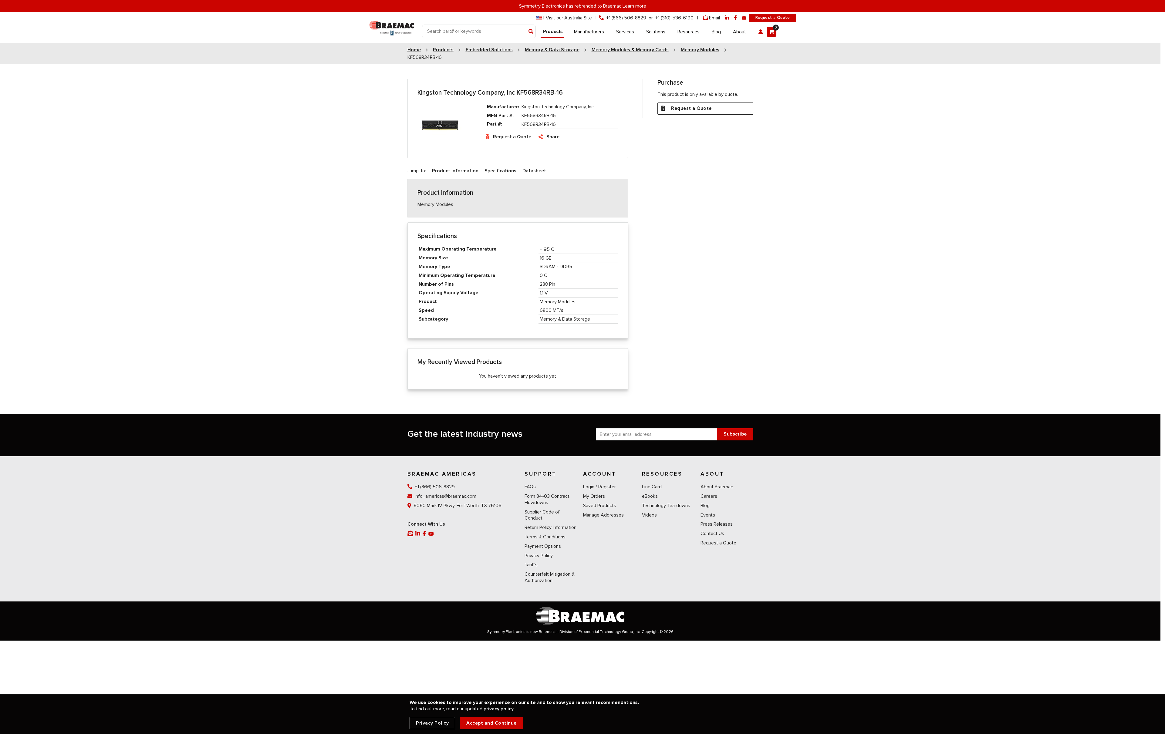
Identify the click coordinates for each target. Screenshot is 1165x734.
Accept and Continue (491, 723)
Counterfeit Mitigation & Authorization (550, 577)
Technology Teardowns (666, 506)
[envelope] (410, 533)
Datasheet (534, 170)
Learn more (634, 6)
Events (708, 515)
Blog (705, 506)
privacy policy (499, 708)
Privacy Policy (539, 556)
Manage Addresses (603, 515)
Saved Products (599, 506)
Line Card (652, 487)
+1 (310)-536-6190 (674, 18)
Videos (649, 515)
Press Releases (717, 524)
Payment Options (543, 546)
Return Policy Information (550, 527)
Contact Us (712, 533)
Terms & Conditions (545, 537)
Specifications (500, 170)
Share (552, 136)
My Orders (594, 496)
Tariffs (531, 565)
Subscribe (735, 434)
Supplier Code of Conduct (542, 515)
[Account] (760, 32)
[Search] (531, 32)
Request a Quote (772, 17)
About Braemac (717, 487)
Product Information (455, 170)
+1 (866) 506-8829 (626, 18)
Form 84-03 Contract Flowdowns (547, 499)
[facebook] (735, 18)
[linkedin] (726, 18)
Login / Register (599, 487)
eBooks (650, 496)
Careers (709, 496)
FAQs (530, 487)
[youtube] (744, 18)
